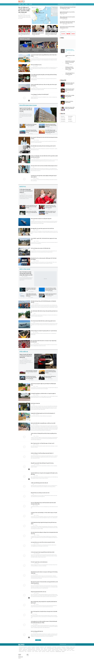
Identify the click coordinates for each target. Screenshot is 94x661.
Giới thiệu (19, 655)
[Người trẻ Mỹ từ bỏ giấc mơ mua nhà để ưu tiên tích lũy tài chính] (45, 115)
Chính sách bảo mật (20, 657)
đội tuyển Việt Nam (21, 651)
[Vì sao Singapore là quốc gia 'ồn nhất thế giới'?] (24, 98)
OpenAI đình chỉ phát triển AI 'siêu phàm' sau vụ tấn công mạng (31, 289)
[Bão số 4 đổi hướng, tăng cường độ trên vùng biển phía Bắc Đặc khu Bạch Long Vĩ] (24, 605)
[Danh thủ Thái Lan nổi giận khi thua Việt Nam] (63, 97)
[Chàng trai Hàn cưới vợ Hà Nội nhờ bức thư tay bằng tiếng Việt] (22, 213)
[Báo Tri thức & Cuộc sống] (27, 291)
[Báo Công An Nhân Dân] (32, 563)
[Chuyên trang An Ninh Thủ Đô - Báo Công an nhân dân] (32, 35)
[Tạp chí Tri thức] (31, 494)
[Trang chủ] (21, 1)
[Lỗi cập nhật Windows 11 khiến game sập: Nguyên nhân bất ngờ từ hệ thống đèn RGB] (42, 290)
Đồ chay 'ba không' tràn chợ (36, 64)
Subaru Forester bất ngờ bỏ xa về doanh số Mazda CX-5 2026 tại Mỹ (26, 356)
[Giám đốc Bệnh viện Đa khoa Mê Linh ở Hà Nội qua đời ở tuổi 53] (24, 149)
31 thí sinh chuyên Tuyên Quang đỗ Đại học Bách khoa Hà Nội (42, 552)
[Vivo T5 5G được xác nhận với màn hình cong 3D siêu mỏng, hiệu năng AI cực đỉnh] (45, 278)
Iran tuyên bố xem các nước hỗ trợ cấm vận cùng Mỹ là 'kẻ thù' (43, 542)
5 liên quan (66, 24)
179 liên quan (37, 414)
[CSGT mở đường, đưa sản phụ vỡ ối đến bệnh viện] (24, 252)
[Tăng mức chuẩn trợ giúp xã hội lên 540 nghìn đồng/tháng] (38, 28)
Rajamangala (60, 649)
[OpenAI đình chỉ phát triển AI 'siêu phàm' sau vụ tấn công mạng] (22, 290)
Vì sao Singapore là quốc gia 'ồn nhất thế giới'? (40, 94)
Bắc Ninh (73, 650)
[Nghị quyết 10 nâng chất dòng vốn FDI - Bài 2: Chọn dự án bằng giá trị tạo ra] (42, 126)
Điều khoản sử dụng (20, 656)
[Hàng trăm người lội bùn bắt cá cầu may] (24, 595)
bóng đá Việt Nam (52, 651)
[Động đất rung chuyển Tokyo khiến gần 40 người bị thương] (24, 466)
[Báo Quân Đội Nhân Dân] (32, 584)
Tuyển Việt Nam (29, 651)
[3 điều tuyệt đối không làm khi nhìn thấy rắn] (24, 486)
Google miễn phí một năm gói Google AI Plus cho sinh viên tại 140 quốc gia (31, 295)
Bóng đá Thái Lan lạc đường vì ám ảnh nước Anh (40, 492)
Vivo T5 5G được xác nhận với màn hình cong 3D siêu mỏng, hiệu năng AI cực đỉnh (26, 273)
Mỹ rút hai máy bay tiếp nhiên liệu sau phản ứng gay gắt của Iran (43, 320)
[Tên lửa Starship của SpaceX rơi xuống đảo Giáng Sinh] (24, 222)
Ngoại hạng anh (29, 650)
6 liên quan (37, 386)
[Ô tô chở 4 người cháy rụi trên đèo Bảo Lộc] (24, 565)
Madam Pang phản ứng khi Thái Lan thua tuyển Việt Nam (69, 90)
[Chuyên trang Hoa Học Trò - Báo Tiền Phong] (31, 614)
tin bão (68, 650)
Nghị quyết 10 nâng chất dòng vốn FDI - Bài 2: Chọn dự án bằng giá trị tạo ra (50, 125)
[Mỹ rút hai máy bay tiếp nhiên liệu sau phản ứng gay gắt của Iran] (24, 324)
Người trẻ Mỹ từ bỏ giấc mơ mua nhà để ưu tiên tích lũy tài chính (26, 110)
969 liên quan (37, 464)
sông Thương (43, 651)
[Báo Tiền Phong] (19, 35)
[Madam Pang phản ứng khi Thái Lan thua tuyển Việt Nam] (63, 90)
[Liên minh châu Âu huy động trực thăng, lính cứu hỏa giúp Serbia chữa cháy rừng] (24, 536)
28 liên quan (66, 9)
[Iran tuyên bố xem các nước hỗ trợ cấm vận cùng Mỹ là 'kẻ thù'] (24, 546)
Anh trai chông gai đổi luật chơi (37, 631)
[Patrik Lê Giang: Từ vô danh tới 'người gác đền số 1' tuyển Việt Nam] (24, 334)
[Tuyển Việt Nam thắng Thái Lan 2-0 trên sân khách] (63, 84)
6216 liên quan (37, 158)
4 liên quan (36, 424)
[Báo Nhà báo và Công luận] (32, 464)
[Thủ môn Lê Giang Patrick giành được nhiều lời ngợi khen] (50, 45)
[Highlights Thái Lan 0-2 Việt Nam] (63, 57)
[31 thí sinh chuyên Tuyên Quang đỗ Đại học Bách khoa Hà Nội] (24, 555)
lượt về (33, 651)
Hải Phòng (64, 650)
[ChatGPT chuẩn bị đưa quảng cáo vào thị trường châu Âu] (42, 295)
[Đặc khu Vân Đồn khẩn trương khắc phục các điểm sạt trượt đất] (24, 426)
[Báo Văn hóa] (32, 386)
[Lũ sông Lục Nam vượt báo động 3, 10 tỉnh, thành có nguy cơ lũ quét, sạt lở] (24, 516)
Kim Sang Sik (40, 650)
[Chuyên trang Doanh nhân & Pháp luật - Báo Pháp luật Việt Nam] (46, 291)
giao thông (49, 649)
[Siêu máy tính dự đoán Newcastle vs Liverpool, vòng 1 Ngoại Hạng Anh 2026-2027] (24, 344)
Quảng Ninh (49, 650)
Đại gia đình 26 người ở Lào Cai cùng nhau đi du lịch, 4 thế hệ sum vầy (50, 212)
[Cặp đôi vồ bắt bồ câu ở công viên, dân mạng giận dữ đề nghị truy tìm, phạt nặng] (24, 476)
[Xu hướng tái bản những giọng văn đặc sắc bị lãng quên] (22, 126)
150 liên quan (37, 178)
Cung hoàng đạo (63, 119)
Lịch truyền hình (63, 121)
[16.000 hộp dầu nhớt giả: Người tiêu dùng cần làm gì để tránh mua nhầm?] (24, 526)
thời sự (26, 651)
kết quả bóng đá (57, 650)
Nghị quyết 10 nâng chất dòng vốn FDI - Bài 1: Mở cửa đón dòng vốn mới (31, 131)
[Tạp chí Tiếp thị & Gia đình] (45, 133)
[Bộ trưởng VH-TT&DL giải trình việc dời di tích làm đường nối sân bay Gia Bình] (24, 141)
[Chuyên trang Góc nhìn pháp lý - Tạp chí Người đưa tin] (31, 484)
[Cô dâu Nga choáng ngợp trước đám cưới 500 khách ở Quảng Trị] (45, 196)
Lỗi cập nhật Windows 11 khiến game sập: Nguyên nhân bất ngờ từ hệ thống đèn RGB (50, 289)
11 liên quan (31, 297)
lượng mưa (53, 650)
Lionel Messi (36, 651)
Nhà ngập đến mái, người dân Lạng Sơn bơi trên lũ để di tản (42, 228)
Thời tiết (61, 650)
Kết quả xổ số (62, 116)
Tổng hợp (28, 655)
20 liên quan (66, 19)
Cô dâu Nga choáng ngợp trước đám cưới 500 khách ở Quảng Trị (26, 191)
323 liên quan (26, 51)
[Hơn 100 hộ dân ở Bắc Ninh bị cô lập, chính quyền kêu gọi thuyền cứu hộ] (24, 314)
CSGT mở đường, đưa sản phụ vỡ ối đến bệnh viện (40, 248)
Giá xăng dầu (70, 119)
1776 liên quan (36, 57)
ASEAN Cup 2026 (25, 649)
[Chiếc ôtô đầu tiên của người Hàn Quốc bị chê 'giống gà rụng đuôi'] (22, 372)
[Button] (75, 4)
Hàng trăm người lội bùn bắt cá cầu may (38, 591)
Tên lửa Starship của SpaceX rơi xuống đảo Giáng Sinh (41, 218)
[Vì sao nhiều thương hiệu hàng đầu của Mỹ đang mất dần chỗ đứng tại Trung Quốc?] (24, 78)
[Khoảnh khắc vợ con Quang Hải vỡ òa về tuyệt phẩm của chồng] (63, 63)
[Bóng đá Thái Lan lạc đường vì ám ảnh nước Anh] (24, 496)
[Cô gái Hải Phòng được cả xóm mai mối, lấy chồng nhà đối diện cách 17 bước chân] (42, 207)
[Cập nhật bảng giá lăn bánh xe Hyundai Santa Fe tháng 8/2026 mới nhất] (42, 372)
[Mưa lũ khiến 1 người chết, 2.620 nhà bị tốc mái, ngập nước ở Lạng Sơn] (24, 242)
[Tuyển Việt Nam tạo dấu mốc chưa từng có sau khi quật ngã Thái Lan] (24, 28)
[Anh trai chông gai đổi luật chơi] (24, 635)
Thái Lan (42, 649)
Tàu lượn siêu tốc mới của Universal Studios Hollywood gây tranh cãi (44, 165)
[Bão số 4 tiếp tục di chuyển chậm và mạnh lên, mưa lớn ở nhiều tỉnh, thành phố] (45, 15)
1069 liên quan (25, 276)
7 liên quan (50, 296)
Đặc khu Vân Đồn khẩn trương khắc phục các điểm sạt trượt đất (43, 423)
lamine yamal (45, 649)
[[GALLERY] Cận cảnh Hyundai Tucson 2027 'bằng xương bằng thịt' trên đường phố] (22, 378)
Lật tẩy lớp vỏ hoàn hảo (35, 403)
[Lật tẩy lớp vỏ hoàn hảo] (24, 407)
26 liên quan (36, 454)
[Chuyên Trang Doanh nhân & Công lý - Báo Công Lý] (32, 87)
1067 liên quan (38, 553)
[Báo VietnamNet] (57, 51)
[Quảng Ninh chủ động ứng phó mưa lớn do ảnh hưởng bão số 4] (24, 417)
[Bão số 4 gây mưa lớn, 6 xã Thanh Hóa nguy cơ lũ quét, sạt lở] (24, 447)
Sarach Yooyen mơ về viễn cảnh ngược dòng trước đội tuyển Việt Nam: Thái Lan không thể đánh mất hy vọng (25, 49)
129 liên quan (69, 70)
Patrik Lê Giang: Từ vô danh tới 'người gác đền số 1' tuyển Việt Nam (44, 330)
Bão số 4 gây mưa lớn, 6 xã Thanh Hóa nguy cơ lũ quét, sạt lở (42, 443)
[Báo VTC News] (32, 313)
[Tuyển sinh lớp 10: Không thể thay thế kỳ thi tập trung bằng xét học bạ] (24, 437)
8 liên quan (37, 515)
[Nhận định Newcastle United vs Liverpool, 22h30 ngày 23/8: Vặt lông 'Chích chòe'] (24, 575)
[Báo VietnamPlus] (32, 604)
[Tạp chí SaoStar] (66, 92)
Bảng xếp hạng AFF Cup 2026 (31, 649)
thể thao (69, 649)
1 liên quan (35, 77)
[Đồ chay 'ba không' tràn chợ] (24, 68)
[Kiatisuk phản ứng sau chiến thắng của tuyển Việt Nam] (63, 109)
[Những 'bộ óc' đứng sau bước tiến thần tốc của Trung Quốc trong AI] (51, 28)
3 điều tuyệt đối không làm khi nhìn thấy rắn (39, 482)
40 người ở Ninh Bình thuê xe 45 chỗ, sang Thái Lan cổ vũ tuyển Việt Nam (31, 206)
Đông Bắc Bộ (20, 649)
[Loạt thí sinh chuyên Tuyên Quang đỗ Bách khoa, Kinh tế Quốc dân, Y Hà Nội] (24, 58)
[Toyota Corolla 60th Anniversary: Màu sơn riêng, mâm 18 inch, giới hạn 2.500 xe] (24, 88)
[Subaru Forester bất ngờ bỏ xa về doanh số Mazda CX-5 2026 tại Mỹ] (45, 361)
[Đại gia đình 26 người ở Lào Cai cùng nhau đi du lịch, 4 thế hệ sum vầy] (42, 213)
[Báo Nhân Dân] (33, 51)
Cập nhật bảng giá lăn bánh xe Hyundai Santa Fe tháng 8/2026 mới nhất (50, 371)
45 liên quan (49, 51)
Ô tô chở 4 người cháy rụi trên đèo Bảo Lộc (39, 562)
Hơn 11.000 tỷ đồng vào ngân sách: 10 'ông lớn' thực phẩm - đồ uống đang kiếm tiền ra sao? (50, 131)
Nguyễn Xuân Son (24, 650)
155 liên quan (31, 133)
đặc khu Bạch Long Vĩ (35, 650)
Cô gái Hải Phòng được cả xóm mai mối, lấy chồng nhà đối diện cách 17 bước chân (50, 206)
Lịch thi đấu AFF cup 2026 (55, 649)
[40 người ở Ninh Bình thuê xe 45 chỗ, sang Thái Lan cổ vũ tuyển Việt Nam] (22, 207)
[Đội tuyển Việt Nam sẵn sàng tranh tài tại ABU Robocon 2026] (38, 45)
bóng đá (40, 651)
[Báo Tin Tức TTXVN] (44, 51)
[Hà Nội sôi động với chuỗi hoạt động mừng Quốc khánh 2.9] (24, 457)
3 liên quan (37, 51)
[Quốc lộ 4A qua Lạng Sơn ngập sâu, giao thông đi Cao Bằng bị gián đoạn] (24, 387)
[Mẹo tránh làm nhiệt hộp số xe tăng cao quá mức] (42, 378)
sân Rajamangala (38, 649)
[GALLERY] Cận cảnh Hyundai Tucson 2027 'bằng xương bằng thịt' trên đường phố (31, 377)
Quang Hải (20, 650)
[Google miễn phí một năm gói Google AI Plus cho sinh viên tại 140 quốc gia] (22, 295)
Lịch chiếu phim (70, 121)
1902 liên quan (51, 291)
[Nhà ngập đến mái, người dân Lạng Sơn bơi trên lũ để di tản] (24, 232)
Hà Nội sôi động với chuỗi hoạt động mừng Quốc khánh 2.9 (42, 453)
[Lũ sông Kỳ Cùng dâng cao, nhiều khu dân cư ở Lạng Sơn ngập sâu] (24, 397)
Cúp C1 (70, 650)
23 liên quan (37, 343)
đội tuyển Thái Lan (44, 650)
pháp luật (72, 649)
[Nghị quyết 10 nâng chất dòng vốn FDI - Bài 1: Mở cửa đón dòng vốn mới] (22, 132)
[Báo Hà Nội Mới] (61, 19)
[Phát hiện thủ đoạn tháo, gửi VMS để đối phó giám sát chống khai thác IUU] (24, 304)
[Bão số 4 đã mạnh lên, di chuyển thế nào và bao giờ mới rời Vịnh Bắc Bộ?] (24, 615)
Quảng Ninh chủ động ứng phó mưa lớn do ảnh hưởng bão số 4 (43, 413)
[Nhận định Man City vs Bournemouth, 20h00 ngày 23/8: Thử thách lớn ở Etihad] (24, 262)
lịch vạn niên (65, 649)
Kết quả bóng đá (70, 116)
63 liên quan (36, 505)
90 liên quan (32, 291)
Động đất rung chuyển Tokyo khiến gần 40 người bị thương (42, 463)
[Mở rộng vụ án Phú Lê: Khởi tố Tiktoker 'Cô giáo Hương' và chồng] (63, 69)
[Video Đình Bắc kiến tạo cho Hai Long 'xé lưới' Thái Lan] (63, 51)
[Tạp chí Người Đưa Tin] (20, 276)
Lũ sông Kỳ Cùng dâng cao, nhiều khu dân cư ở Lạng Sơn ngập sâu (43, 393)
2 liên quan (36, 475)
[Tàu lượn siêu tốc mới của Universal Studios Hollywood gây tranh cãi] (24, 169)
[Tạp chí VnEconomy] (46, 35)
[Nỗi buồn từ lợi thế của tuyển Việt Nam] (63, 103)
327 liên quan (37, 584)
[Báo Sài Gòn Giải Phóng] (66, 70)
